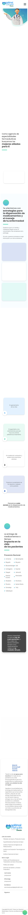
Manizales (19, 575)
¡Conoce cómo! (14, 516)
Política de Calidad (8, 864)
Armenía (8, 559)
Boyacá (18, 562)
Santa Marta (19, 584)
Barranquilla (19, 559)
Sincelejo (8, 587)
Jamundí (18, 572)
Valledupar (9, 591)
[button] (5, 177)
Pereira (8, 584)
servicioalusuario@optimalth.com (13, 887)
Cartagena (9, 569)
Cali (17, 565)
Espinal (18, 569)
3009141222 (7, 881)
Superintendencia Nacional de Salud (13, 842)
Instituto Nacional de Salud (10, 854)
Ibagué (8, 572)
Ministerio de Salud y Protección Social (14, 839)
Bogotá (8, 562)
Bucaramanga (10, 565)
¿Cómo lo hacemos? (9, 126)
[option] (10, 177)
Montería (18, 581)
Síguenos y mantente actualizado (10, 50)
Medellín (8, 581)
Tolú (17, 587)
